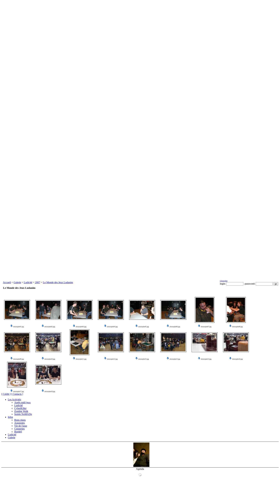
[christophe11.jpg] (79, 342)
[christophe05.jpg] (142, 310)
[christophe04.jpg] (111, 310)
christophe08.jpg (237, 327)
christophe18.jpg (49, 391)
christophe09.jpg (18, 359)
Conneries (19, 428)
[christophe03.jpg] (80, 310)
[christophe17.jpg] (17, 375)
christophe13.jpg (143, 359)
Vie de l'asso (20, 425)
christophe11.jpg (81, 359)
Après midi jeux (22, 402)
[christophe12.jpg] (111, 342)
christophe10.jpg (49, 359)
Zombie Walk (21, 411)
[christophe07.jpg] (205, 310)
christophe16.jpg (237, 359)
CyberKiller (20, 408)
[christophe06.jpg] (173, 310)
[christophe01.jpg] (17, 310)
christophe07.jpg (206, 327)
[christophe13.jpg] (142, 342)
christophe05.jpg (143, 327)
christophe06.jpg (174, 327)
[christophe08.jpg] (236, 310)
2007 (37, 282)
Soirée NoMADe (23, 414)
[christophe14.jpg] (173, 342)
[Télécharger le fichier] (11, 327)
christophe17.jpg (18, 391)
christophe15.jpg (206, 359)
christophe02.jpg (49, 327)
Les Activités (14, 399)
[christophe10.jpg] (48, 342)
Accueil (7, 282)
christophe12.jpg (112, 359)
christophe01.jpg (18, 327)
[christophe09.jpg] (17, 342)
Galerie (17, 282)
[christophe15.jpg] (205, 342)
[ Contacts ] (17, 394)
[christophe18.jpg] (48, 375)
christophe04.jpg (112, 327)
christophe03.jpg (81, 327)
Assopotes (19, 423)
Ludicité (28, 282)
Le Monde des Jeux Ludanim (58, 282)
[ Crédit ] (6, 394)
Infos (10, 417)
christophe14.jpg (174, 359)
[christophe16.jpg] (236, 342)
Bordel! (18, 431)
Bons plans (20, 420)
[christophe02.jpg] (48, 310)
